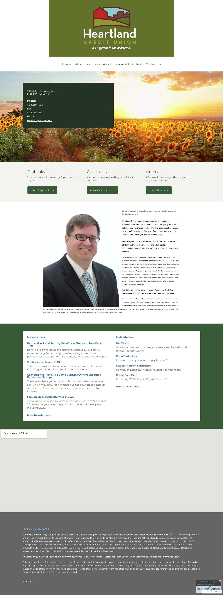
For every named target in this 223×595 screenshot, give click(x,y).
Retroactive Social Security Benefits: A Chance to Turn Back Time (64, 344)
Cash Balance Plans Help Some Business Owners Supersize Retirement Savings (64, 376)
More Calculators (127, 386)
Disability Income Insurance (133, 365)
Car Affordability (126, 356)
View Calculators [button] (101, 190)
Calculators (125, 337)
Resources (102, 64)
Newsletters (36, 337)
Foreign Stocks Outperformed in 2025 (50, 396)
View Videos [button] (157, 190)
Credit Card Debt (126, 375)
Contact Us (153, 64)
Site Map (27, 581)
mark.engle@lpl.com (39, 120)
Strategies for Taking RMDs (44, 362)
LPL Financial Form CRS (36, 529)
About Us (81, 64)
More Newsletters (39, 415)
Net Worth (122, 343)
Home (66, 64)
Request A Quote (127, 64)
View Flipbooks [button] (41, 190)
